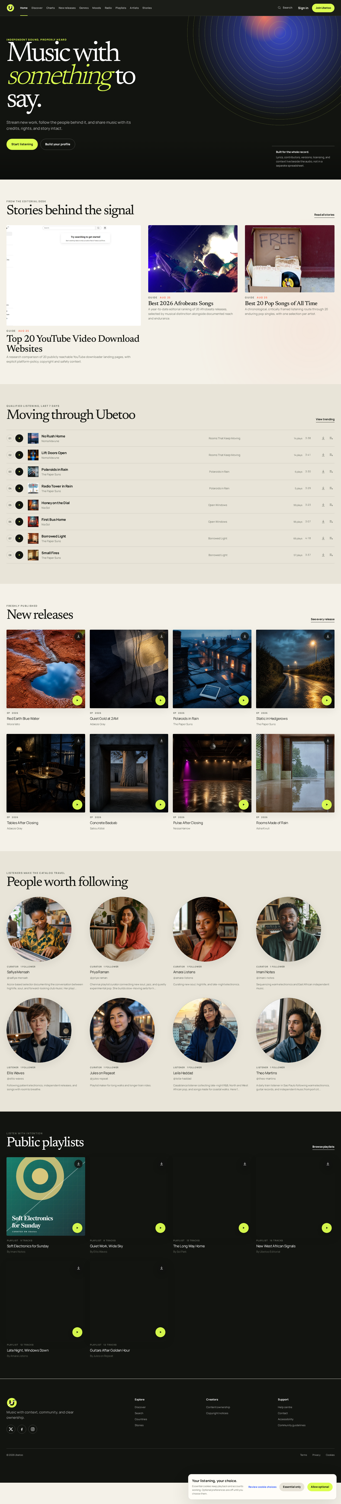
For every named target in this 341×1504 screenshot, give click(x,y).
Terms (303, 1455)
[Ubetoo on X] (10, 1429)
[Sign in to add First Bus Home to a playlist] (331, 521)
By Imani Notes (16, 1252)
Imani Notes (265, 972)
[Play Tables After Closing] (77, 804)
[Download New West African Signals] (328, 1164)
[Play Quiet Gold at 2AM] (160, 700)
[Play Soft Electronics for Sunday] (77, 1228)
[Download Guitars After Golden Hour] (162, 1268)
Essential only (292, 1486)
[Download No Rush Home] (323, 438)
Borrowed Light (54, 536)
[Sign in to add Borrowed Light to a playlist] (331, 538)
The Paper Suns (51, 474)
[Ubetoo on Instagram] (32, 1429)
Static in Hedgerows (271, 718)
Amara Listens (184, 972)
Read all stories (324, 215)
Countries (141, 1419)
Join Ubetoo (323, 7)
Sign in (303, 8)
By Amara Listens (17, 1356)
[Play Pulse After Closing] (244, 804)
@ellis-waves (15, 1079)
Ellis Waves (15, 1073)
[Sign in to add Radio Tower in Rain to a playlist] (331, 488)
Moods (96, 7)
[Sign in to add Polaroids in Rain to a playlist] (331, 471)
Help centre (285, 1407)
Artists (134, 7)
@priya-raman (98, 978)
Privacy (316, 1455)
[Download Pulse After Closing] (245, 740)
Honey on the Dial (56, 503)
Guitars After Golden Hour (110, 1350)
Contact (283, 1413)
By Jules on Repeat (101, 1356)
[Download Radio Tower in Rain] (323, 488)
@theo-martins (266, 1079)
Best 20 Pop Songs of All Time (281, 304)
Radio (108, 7)
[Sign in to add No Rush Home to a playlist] (331, 438)
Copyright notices (217, 1413)
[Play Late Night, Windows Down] (77, 1332)
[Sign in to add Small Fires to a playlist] (331, 555)
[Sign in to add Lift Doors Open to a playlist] (331, 455)
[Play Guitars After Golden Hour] (160, 1332)
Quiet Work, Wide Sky (106, 1246)
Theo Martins (266, 1073)
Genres (84, 7)
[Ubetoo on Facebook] (21, 1429)
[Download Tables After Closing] (78, 740)
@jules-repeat (99, 1079)
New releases (67, 7)
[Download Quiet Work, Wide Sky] (162, 1164)
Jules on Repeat (102, 1073)
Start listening (22, 144)
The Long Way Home (189, 1246)
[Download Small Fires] (323, 555)
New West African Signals (276, 1246)
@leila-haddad (182, 1079)
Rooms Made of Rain (272, 822)
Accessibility (285, 1419)
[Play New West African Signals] (327, 1228)
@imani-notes (265, 978)
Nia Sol (46, 507)
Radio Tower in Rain (57, 486)
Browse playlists (323, 1147)
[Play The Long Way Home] (244, 1228)
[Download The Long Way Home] (245, 1164)
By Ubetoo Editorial (268, 1252)
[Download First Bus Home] (323, 521)
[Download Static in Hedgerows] (328, 636)
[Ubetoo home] (10, 8)
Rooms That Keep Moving (224, 438)
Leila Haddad (183, 1073)
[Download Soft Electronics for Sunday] (78, 1164)
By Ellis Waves (98, 1252)
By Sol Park (180, 1252)
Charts (50, 7)
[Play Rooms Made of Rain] (327, 804)
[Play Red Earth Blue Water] (77, 700)
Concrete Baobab (103, 822)
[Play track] (19, 438)
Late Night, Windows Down (28, 1350)
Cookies (330, 1455)
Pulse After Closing (188, 822)
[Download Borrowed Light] (323, 538)
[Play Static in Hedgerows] (327, 700)
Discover (37, 7)
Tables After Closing (22, 822)
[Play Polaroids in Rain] (244, 700)
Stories (147, 7)
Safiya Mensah (18, 972)
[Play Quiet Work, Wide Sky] (160, 1228)
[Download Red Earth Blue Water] (78, 636)
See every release (323, 619)
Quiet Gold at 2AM (104, 718)
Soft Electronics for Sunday (28, 1246)
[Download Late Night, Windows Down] (78, 1268)
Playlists (121, 7)
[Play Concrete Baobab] (160, 804)
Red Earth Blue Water (23, 718)
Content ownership (218, 1407)
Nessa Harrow (181, 828)
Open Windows (217, 505)
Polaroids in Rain (55, 469)
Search (139, 1413)
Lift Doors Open (54, 453)
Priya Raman (99, 972)
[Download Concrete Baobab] (162, 740)
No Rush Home (53, 436)
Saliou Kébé (97, 828)
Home (24, 7)
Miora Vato (13, 724)
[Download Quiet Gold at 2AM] (162, 636)
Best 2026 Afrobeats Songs (180, 304)
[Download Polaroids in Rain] (323, 471)
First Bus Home (54, 519)
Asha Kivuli (263, 828)
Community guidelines (292, 1425)
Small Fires (50, 553)
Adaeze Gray (97, 724)
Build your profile (57, 144)
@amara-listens (183, 978)
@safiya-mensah (17, 978)
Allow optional (320, 1486)
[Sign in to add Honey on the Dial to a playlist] (331, 505)
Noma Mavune (50, 441)
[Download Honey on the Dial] (323, 505)
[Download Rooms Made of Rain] (328, 740)
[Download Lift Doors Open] (323, 455)
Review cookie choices (262, 1486)
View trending (325, 419)
